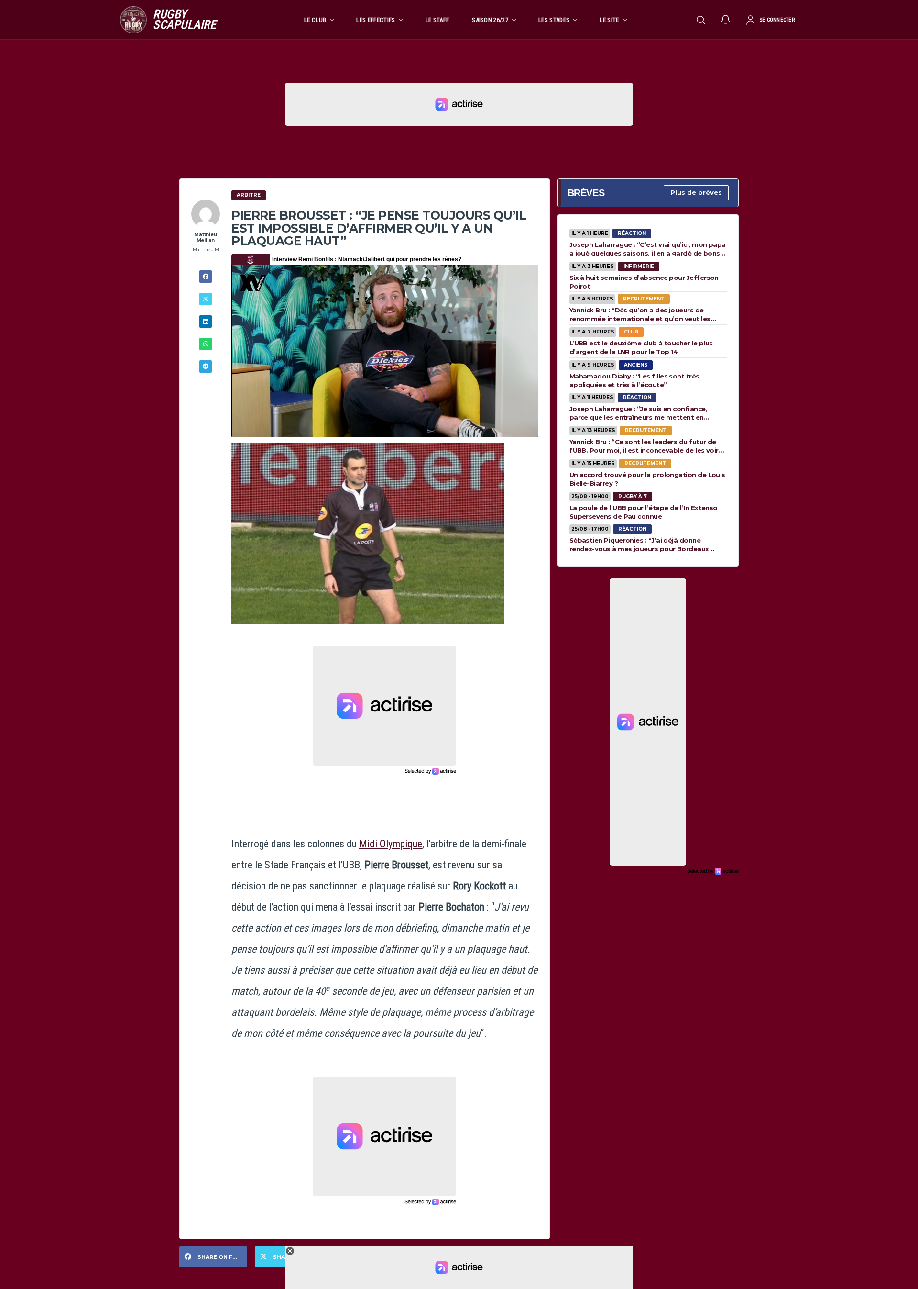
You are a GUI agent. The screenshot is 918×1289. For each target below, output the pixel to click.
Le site (609, 19)
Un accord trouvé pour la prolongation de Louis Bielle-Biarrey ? (647, 479)
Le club (315, 19)
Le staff (437, 19)
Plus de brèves (696, 192)
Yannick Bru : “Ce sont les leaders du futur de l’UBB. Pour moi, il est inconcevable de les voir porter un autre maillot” (644, 446)
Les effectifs (375, 19)
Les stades (553, 19)
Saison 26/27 (490, 19)
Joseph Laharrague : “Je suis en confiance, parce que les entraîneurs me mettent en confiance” (638, 413)
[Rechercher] (700, 19)
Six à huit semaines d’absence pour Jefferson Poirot (644, 282)
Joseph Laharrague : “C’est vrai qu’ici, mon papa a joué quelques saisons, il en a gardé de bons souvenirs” (647, 249)
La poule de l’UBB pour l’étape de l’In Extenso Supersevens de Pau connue (643, 512)
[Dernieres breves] (725, 19)
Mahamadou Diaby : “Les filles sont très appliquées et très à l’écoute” (634, 380)
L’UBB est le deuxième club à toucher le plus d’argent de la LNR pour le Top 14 (641, 347)
